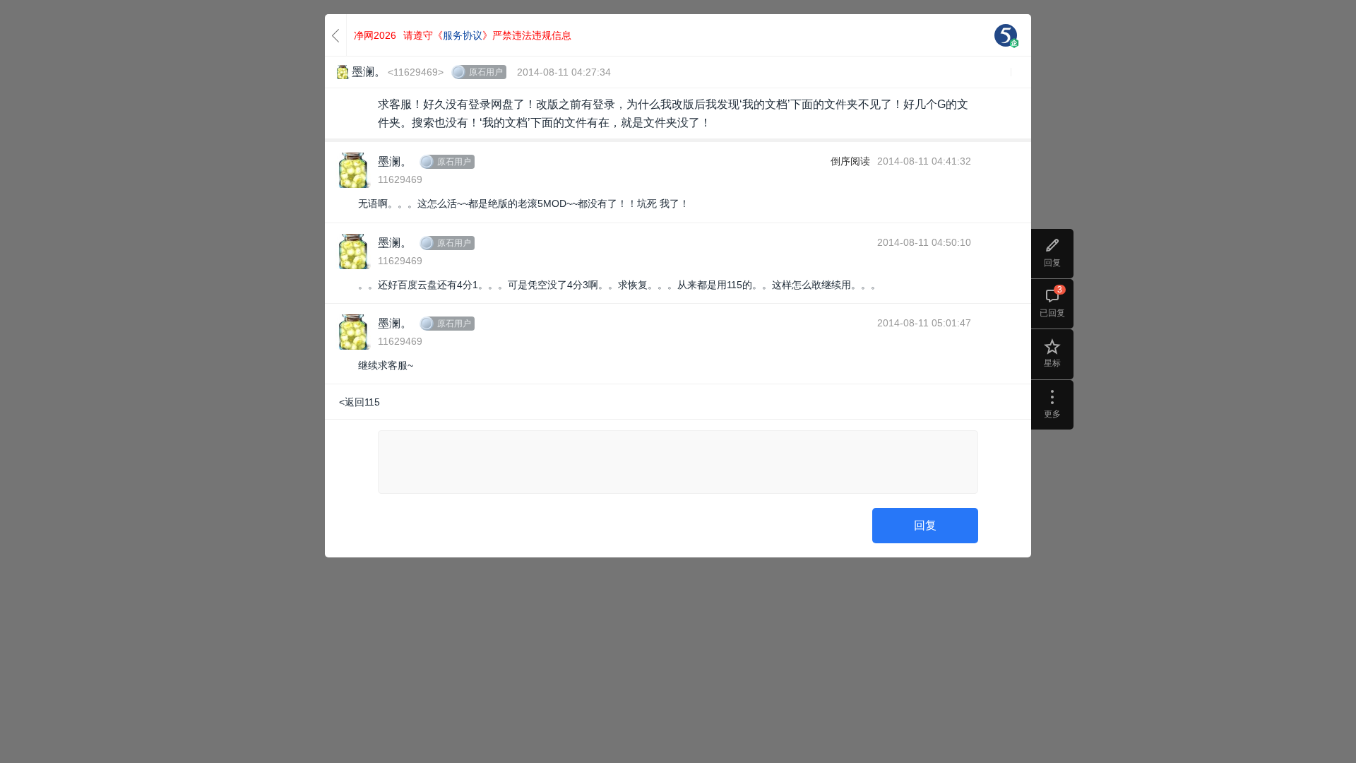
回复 (925, 525)
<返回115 (359, 402)
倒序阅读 (850, 161)
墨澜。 (395, 161)
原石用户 (486, 72)
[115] (1005, 35)
